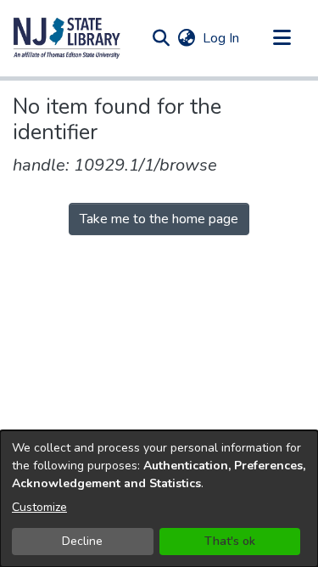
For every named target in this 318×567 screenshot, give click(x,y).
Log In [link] (222, 38)
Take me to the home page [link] (159, 219)
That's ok (229, 541)
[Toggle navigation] (281, 38)
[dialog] (159, 498)
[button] (67, 38)
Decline (82, 541)
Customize (39, 507)
